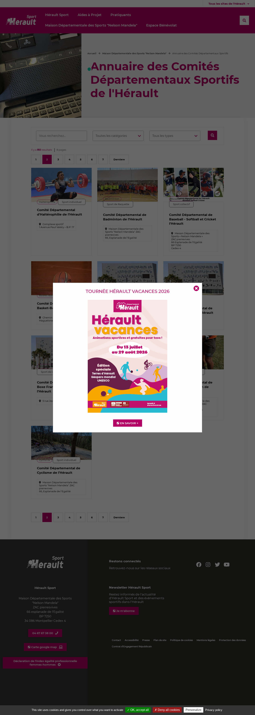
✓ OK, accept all (138, 709)
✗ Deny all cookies (167, 709)
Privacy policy (213, 709)
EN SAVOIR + (129, 423)
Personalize (193, 709)
